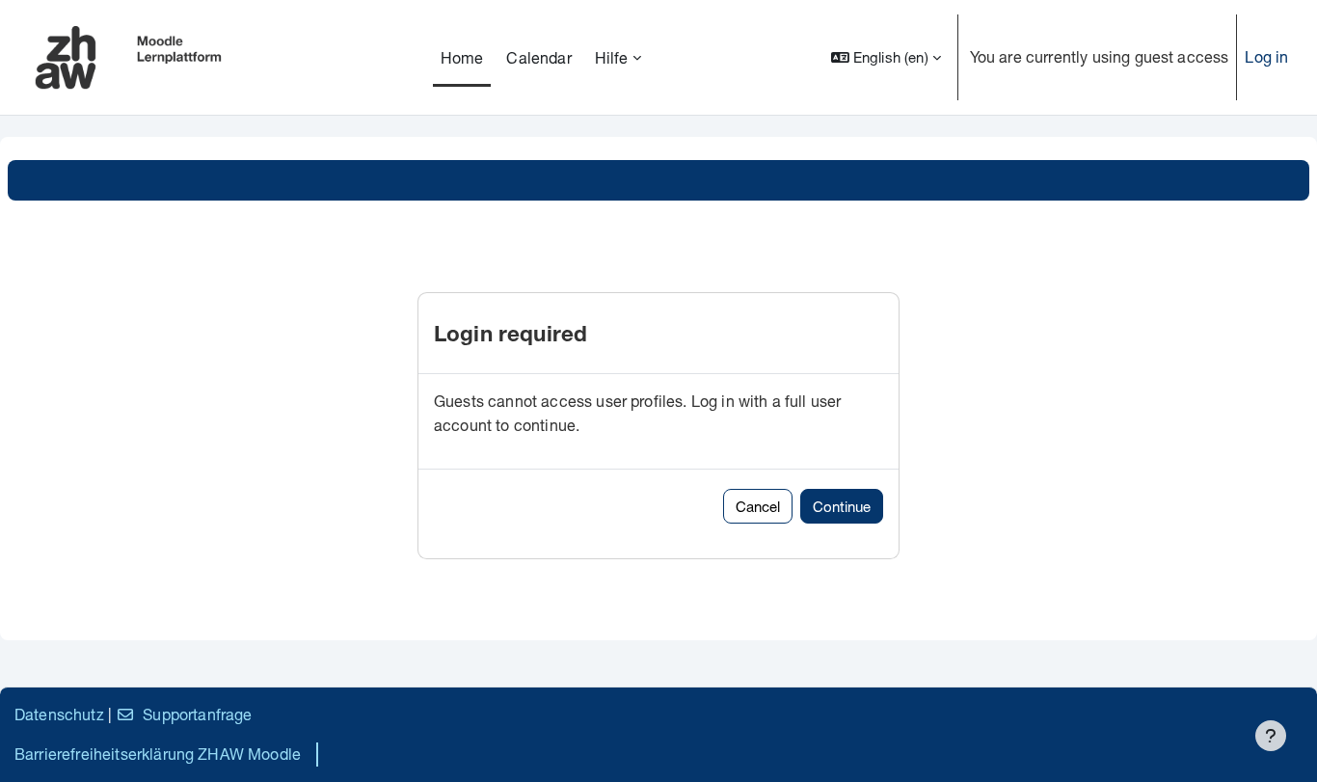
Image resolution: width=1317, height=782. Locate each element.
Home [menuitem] (462, 57)
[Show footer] (1270, 735)
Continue (842, 506)
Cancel (758, 506)
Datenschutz (59, 714)
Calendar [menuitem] (538, 57)
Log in (1266, 56)
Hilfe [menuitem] (612, 57)
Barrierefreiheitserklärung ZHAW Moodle (157, 753)
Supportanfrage (197, 714)
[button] (886, 57)
